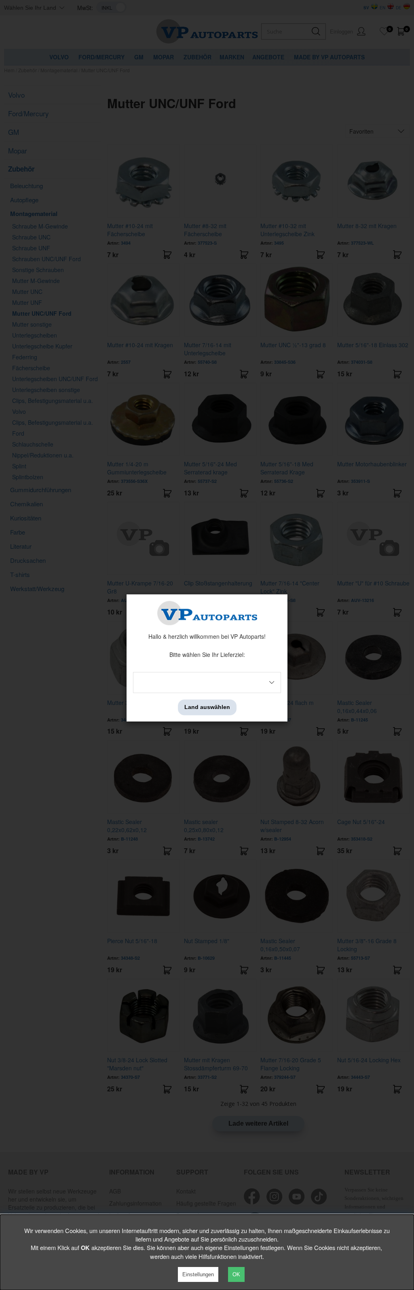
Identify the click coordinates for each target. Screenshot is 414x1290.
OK (236, 1274)
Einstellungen (198, 1274)
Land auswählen (207, 707)
